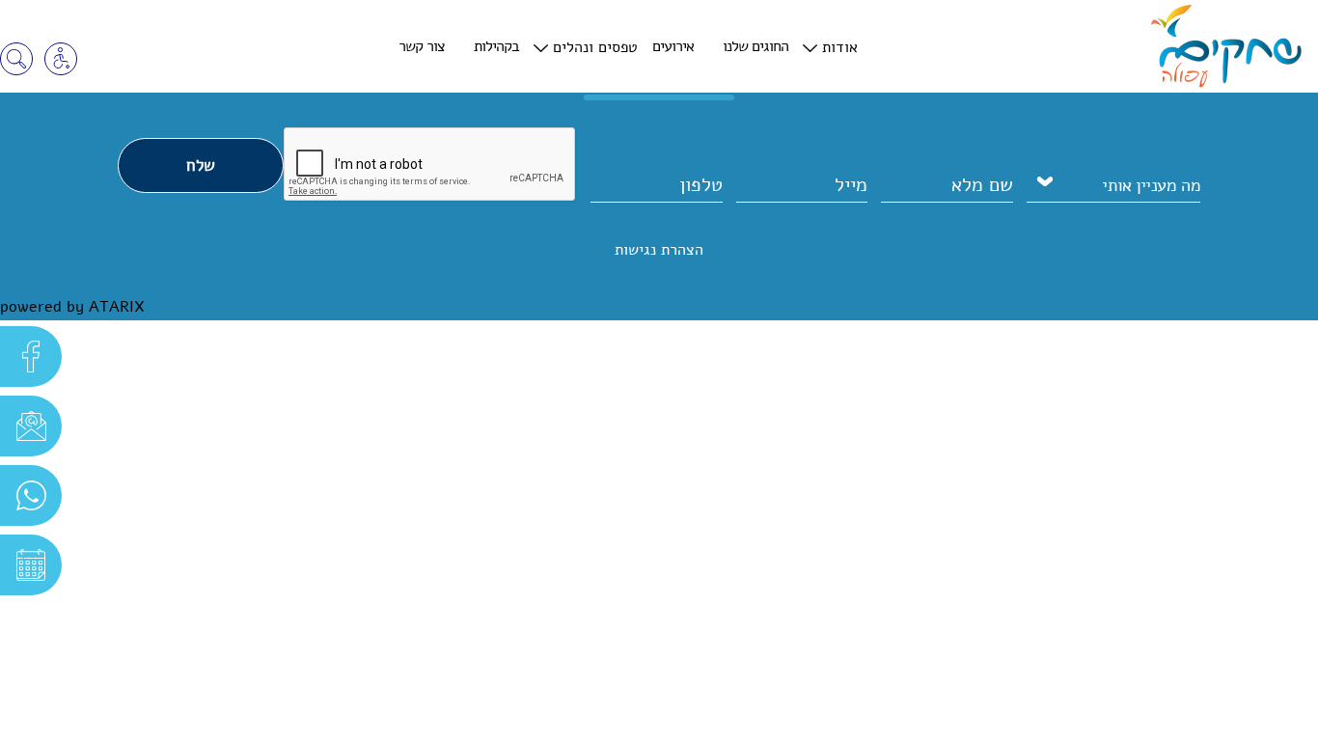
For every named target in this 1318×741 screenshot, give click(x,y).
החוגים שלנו (755, 46)
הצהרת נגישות (659, 250)
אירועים (673, 46)
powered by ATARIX (72, 306)
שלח (200, 165)
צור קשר (421, 46)
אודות (840, 47)
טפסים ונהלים (595, 47)
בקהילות (496, 46)
